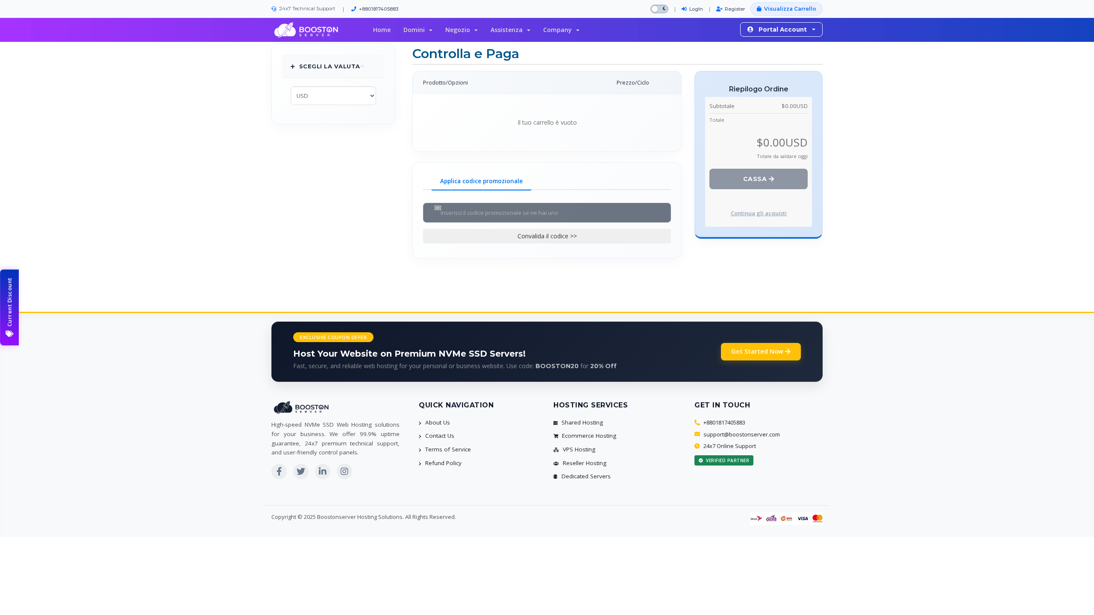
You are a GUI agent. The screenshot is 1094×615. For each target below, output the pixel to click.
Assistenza (508, 30)
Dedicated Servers (585, 476)
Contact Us (438, 435)
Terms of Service (447, 449)
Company (559, 30)
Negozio (459, 30)
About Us (436, 422)
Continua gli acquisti (759, 213)
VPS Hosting (578, 449)
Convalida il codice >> (547, 236)
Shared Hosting (581, 422)
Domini (415, 30)
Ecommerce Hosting (588, 435)
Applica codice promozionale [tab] (481, 181)
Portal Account (783, 29)
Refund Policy (442, 463)
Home (382, 30)
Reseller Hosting (583, 463)
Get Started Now (758, 351)
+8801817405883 (378, 9)
